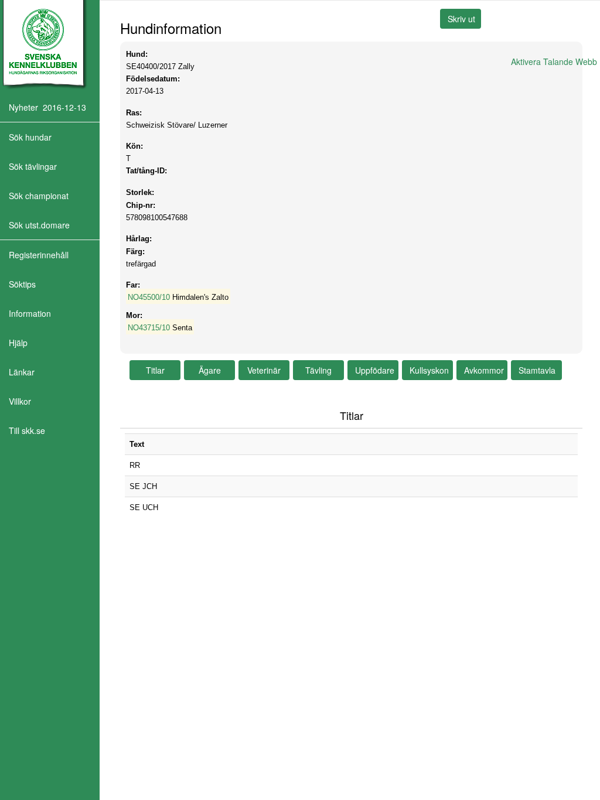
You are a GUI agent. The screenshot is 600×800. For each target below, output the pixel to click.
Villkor (20, 401)
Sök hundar (30, 137)
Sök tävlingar (33, 166)
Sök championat (39, 195)
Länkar (22, 372)
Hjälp (18, 342)
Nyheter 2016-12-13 (47, 107)
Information (30, 313)
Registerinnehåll (39, 255)
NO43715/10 (149, 327)
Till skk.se (27, 430)
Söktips (22, 284)
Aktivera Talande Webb (554, 61)
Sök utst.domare (39, 225)
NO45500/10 (149, 297)
